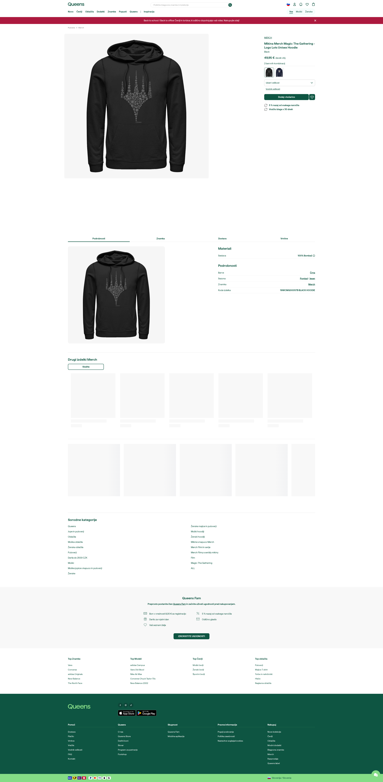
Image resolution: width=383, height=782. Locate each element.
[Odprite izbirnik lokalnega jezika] (288, 4)
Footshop (122, 754)
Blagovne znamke (276, 750)
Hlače (257, 678)
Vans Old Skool (137, 669)
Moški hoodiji (197, 531)
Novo (70, 11)
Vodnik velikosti (273, 89)
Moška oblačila (75, 542)
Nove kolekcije (274, 732)
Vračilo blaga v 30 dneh (281, 109)
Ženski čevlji (198, 669)
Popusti (123, 11)
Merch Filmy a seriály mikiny (204, 552)
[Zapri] (315, 20)
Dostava (71, 732)
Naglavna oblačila (263, 683)
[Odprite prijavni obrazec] (294, 4)
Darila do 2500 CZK (77, 557)
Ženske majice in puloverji (203, 526)
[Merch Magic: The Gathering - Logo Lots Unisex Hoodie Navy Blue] (279, 72)
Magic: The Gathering (201, 563)
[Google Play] (146, 713)
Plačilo (71, 736)
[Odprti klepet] (375, 774)
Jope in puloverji (76, 531)
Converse (72, 669)
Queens (134, 11)
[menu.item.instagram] (125, 705)
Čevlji (79, 11)
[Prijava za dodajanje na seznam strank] (312, 97)
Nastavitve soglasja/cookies (230, 741)
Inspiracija (149, 11)
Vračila (71, 745)
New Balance (74, 678)
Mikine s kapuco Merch (202, 542)
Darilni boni (123, 741)
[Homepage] (91, 707)
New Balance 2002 (139, 683)
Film (193, 557)
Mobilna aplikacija (176, 736)
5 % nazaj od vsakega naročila (284, 105)
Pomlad (304, 278)
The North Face (75, 683)
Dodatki (101, 11)
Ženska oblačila (75, 547)
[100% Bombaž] (314, 255)
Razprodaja (273, 759)
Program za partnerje (128, 750)
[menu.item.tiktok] (131, 705)
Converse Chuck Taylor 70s (142, 678)
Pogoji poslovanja (226, 732)
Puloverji (72, 552)
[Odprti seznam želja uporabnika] (307, 4)
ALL (193, 568)
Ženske (309, 11)
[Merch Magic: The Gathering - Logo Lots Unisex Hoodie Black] (269, 72)
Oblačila (89, 11)
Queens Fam (179, 604)
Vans (70, 665)
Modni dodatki (274, 745)
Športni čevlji (199, 674)
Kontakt (71, 759)
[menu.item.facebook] (120, 705)
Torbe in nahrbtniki (263, 674)
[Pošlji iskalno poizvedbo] (230, 5)
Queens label (274, 763)
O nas (120, 732)
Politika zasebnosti (226, 736)
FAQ (70, 754)
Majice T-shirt (261, 669)
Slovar (121, 745)
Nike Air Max (136, 674)
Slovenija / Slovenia (281, 778)
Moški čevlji (198, 665)
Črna (312, 272)
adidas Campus (137, 665)
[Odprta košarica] (313, 4)
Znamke (112, 11)
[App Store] (127, 713)
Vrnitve (71, 741)
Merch (268, 37)
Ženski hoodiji (198, 536)
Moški (299, 11)
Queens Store (124, 736)
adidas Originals (75, 674)
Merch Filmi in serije (200, 547)
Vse (291, 11)
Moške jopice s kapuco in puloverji (85, 568)
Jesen (312, 278)
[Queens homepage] (76, 4)
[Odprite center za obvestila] (301, 4)
